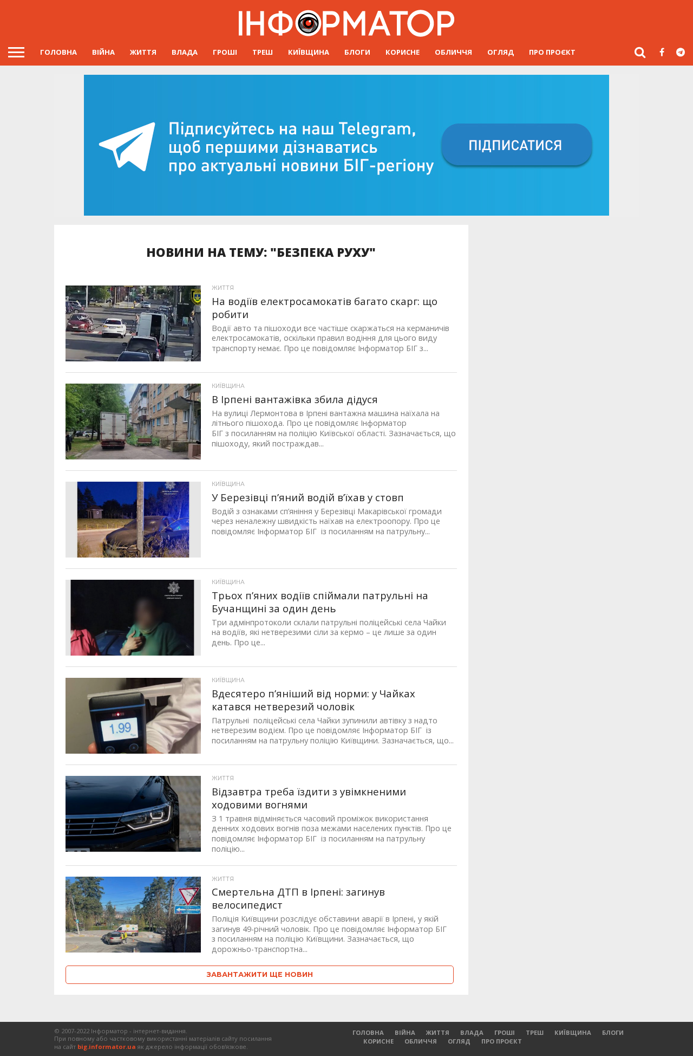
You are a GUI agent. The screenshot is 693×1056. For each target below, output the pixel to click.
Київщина (308, 52)
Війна (103, 52)
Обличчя (453, 52)
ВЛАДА (185, 52)
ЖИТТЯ (143, 52)
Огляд (500, 52)
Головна (58, 52)
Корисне (402, 52)
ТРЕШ (262, 52)
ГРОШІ (225, 52)
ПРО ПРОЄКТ (552, 52)
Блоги (357, 52)
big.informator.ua (106, 1046)
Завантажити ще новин (260, 974)
